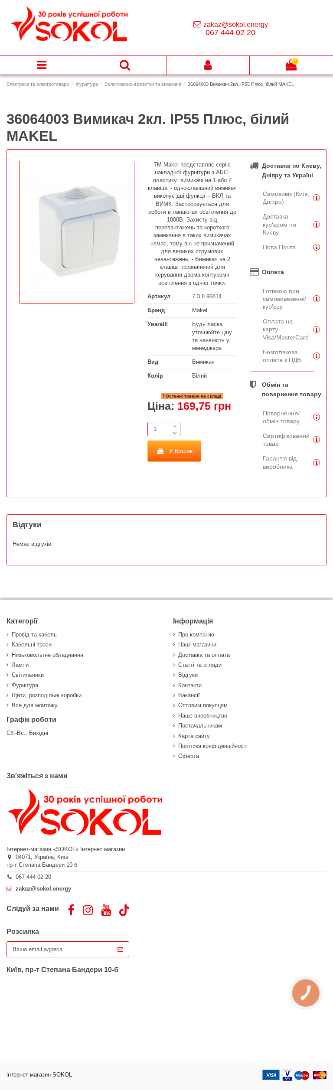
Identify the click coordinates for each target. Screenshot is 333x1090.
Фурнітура (25, 685)
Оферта (188, 756)
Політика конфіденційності (213, 746)
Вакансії (189, 695)
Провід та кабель (34, 634)
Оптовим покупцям (203, 705)
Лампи (20, 665)
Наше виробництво (202, 715)
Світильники (28, 675)
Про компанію (196, 634)
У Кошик (181, 450)
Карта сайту (194, 736)
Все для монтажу (35, 705)
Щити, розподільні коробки (47, 695)
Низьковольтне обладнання (47, 655)
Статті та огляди (200, 665)
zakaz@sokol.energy (235, 24)
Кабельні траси (32, 644)
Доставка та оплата (204, 655)
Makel (199, 310)
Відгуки (188, 675)
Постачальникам (200, 725)
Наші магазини (197, 644)
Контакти (190, 685)
